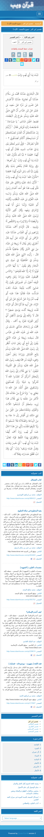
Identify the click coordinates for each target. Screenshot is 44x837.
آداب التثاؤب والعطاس (30, 803)
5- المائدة (37, 759)
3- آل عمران (36, 752)
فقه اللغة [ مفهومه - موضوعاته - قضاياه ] (25, 664)
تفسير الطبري (33, 726)
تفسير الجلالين (33, 724)
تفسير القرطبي (33, 729)
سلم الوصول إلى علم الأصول (28, 787)
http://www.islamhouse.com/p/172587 (21, 703)
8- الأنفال (37, 770)
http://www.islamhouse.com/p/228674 (21, 651)
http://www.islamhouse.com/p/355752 (21, 600)
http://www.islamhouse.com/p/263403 (21, 555)
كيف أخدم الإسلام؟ (34, 612)
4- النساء (38, 756)
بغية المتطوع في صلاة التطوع (30, 511)
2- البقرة (38, 748)
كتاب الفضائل (36, 480)
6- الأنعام (37, 763)
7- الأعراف (37, 767)
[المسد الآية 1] (10, 75)
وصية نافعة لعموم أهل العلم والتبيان (25, 784)
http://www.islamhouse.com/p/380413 (21, 498)
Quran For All (23, 833)
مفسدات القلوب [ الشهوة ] (31, 567)
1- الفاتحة (37, 745)
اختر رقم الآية (29, 37)
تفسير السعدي (33, 731)
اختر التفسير (14, 37)
